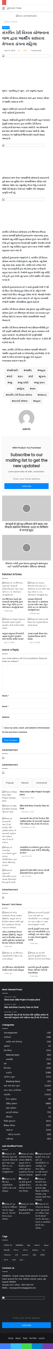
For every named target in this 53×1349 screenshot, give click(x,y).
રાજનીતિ (9, 1059)
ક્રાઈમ (9, 1072)
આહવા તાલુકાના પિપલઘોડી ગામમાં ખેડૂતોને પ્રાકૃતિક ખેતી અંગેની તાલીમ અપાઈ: (13, 636)
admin (26, 429)
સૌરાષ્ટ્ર (9, 1116)
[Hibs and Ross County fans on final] (10, 809)
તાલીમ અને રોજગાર (14, 1041)
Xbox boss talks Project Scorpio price (35, 793)
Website (5, 717)
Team (25, 1338)
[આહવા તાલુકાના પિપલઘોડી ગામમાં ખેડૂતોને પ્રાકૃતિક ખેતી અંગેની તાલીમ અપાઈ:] (13, 624)
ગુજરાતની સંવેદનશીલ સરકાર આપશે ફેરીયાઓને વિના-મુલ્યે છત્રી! (34, 871)
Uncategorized (10, 1033)
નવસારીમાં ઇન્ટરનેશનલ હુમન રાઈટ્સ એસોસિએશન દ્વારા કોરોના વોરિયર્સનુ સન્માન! (35, 850)
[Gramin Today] (14, 8)
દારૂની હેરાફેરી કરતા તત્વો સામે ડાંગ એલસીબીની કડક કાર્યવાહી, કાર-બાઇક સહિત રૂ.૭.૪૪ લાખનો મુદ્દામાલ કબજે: (39, 934)
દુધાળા (43, 376)
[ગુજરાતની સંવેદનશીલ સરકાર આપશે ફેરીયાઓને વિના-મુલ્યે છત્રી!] (10, 876)
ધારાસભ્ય (25, 1255)
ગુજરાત (7, 1046)
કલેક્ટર (25, 1250)
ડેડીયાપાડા (7, 1255)
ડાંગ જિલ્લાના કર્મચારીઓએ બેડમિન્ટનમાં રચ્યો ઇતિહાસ (13, 968)
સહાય (37, 400)
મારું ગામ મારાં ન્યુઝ (12, 1085)
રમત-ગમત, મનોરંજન (12, 1090)
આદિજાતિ (13, 370)
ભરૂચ (6, 1260)
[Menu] (3, 9)
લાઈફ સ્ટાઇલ (14, 1134)
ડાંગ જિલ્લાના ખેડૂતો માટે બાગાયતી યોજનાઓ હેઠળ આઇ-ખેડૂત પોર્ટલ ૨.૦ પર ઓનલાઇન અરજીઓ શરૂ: (13, 603)
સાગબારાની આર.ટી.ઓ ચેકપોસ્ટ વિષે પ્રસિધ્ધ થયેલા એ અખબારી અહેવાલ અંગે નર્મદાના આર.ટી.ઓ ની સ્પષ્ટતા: (35, 821)
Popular (10, 782)
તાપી (16, 1255)
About (18, 1338)
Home (6, 21)
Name (5, 696)
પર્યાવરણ (9, 1138)
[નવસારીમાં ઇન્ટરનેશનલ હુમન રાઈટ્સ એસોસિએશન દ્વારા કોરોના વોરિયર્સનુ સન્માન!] (10, 856)
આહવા (42, 370)
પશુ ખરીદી (24, 382)
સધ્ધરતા (42, 394)
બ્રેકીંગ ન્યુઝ (9, 1077)
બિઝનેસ (7, 1068)
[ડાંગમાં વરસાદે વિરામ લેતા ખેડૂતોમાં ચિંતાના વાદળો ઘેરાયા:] (39, 624)
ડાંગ (21, 376)
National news (12, 1055)
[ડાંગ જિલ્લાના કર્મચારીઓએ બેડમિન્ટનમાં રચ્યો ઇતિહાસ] (13, 957)
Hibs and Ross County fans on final (34, 807)
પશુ (10, 382)
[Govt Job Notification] (26, 16)
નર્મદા (34, 1255)
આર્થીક (28, 370)
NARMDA (19, 1245)
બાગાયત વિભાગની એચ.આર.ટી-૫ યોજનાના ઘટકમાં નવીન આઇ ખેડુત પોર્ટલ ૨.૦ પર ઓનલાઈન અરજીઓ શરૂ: (38, 604)
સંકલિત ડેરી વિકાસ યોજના (19, 394)
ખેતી (10, 376)
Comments (41, 782)
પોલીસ (42, 1255)
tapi (28, 1245)
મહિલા (21, 388)
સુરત (21, 1260)
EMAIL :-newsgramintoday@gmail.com (19, 1288)
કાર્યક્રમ (35, 1250)
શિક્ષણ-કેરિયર (9, 1125)
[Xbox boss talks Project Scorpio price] (10, 796)
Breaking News (13, 1081)
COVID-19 (8, 1245)
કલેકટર (16, 1250)
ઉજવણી (6, 1250)
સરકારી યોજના (20, 400)
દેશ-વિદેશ (8, 1050)
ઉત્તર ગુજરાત (11, 1099)
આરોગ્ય (9, 1130)
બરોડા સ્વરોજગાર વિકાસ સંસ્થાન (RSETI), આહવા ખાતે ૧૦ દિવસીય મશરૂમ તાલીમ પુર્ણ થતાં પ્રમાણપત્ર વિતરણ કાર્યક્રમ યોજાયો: (13, 937)
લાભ (33, 388)
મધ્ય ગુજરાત (11, 1108)
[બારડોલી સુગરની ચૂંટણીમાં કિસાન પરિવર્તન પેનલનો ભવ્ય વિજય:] (39, 957)
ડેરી (31, 376)
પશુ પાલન (40, 382)
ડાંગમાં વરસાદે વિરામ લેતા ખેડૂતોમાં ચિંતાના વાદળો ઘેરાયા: (37, 636)
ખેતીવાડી (14, 21)
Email (5, 706)
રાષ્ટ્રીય (7, 1094)
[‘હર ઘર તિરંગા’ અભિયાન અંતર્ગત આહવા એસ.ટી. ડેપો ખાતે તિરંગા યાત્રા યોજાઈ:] (10, 1211)
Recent (25, 782)
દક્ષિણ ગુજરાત (11, 1103)
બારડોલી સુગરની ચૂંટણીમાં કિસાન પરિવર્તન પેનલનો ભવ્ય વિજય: (38, 970)
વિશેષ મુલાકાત (9, 1121)
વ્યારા (14, 1260)
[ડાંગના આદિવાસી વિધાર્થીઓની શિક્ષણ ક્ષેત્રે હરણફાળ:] (26, 1208)
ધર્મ (5, 1063)
